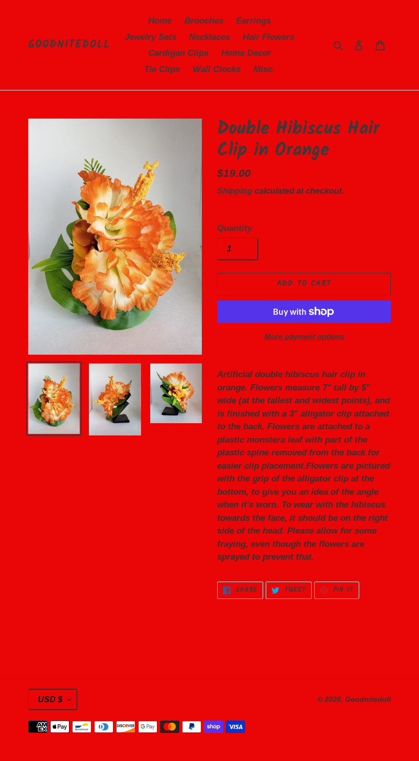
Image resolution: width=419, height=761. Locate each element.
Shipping (234, 191)
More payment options (304, 336)
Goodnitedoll (69, 45)
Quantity (234, 228)
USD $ (50, 699)
